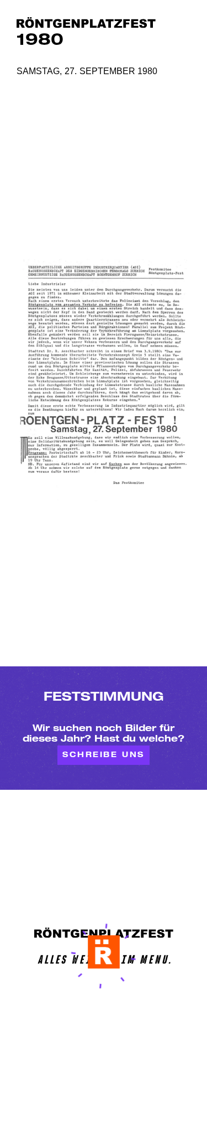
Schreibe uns (103, 755)
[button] (104, 952)
